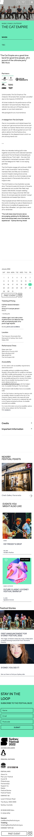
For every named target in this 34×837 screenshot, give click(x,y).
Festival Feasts (6, 793)
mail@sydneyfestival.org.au (10, 820)
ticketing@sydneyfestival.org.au (12, 825)
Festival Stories (6, 790)
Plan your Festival (7, 777)
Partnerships (5, 783)
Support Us (5, 786)
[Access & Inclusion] (3, 753)
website (7, 410)
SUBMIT (17, 727)
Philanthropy (5, 781)
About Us (4, 774)
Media (3, 788)
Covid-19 (4, 779)
